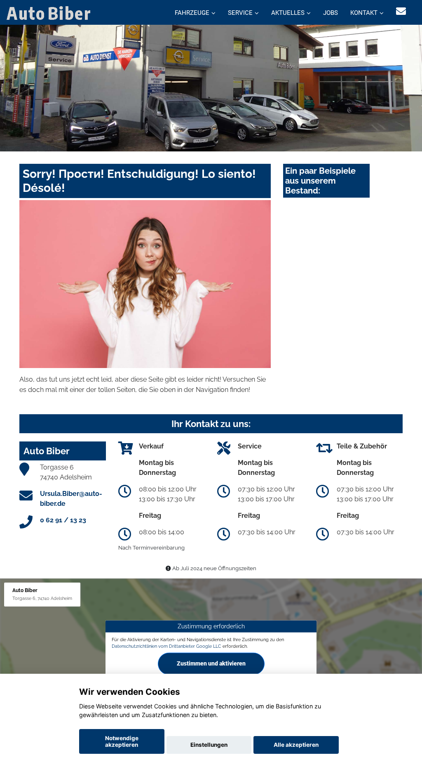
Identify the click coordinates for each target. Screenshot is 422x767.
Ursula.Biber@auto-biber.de (71, 498)
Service (240, 13)
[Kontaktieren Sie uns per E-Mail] (401, 11)
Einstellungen (208, 744)
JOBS (330, 13)
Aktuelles (288, 13)
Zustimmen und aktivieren (211, 663)
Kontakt (363, 13)
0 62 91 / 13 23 (63, 520)
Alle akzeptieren (296, 744)
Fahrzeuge (192, 13)
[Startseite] (50, 12)
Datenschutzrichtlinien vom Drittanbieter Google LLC (166, 646)
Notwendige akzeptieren (121, 741)
